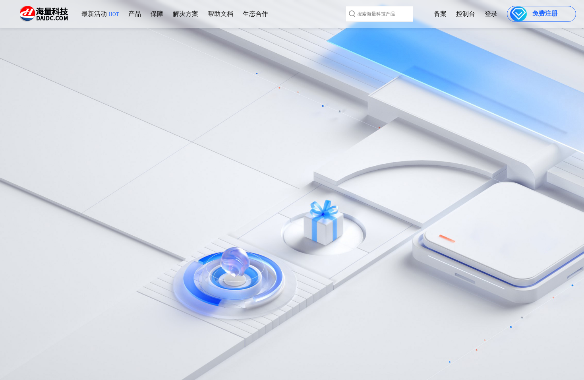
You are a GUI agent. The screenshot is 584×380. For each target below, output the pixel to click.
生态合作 (255, 13)
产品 (134, 13)
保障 (157, 13)
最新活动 (100, 13)
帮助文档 (220, 13)
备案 (440, 13)
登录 (491, 13)
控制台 (465, 13)
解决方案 (185, 13)
